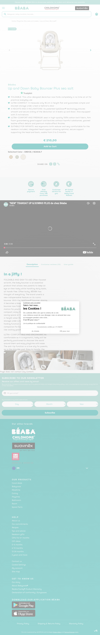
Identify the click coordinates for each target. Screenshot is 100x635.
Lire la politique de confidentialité (34, 323)
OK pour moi (65, 331)
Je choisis (35, 331)
